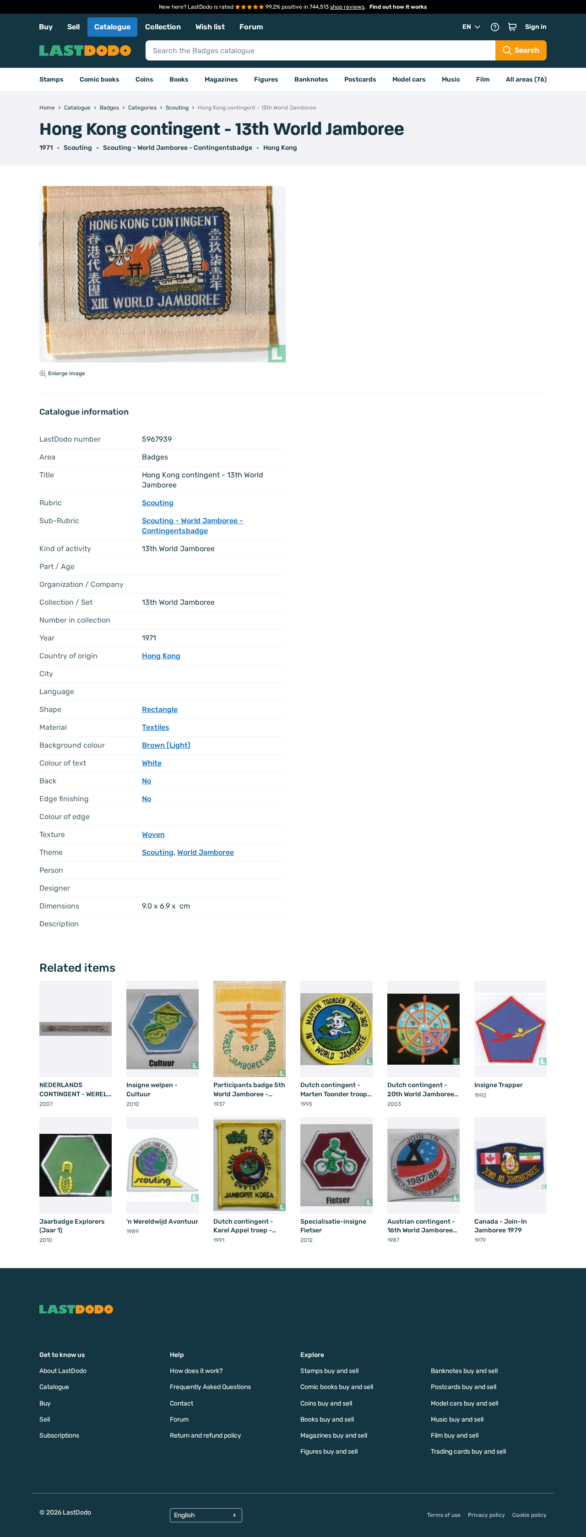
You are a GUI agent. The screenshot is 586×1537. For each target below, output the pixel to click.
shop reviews (347, 7)
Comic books (99, 79)
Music (451, 79)
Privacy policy (486, 1515)
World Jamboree (205, 852)
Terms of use (444, 1515)
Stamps (51, 79)
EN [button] (466, 27)
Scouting (78, 148)
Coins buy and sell (326, 1403)
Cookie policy (529, 1515)
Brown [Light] (166, 745)
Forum (251, 26)
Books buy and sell (327, 1419)
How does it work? (196, 1371)
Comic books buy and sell (336, 1387)
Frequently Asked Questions (210, 1387)
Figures (266, 79)
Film (483, 79)
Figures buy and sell (329, 1451)
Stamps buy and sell (329, 1371)
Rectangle (160, 709)
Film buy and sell (454, 1435)
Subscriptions (59, 1435)
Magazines (221, 79)
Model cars (409, 79)
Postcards (360, 79)
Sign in (536, 27)
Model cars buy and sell (464, 1403)
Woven (153, 834)
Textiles (155, 727)
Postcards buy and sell (463, 1387)
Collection (163, 26)
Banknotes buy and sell (464, 1371)
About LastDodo (63, 1371)
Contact (181, 1403)
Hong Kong (280, 148)
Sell (73, 26)
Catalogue (112, 26)
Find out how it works (398, 7)
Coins (144, 79)
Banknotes (311, 79)
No (146, 781)
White (152, 763)
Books (179, 79)
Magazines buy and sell (333, 1435)
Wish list (210, 26)
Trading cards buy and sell (468, 1451)
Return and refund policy (205, 1435)
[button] (512, 27)
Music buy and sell (457, 1419)
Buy (46, 26)
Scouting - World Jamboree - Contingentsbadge (177, 148)
